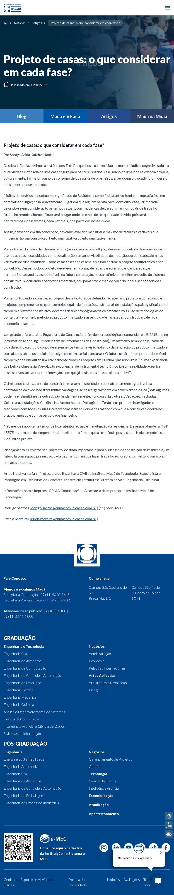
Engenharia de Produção (22, 682)
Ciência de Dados (102, 781)
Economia (96, 661)
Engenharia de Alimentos (22, 661)
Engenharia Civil (16, 653)
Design (94, 690)
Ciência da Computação (22, 719)
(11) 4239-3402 (57, 600)
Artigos (36, 23)
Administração (100, 653)
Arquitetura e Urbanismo (108, 682)
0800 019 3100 (54, 611)
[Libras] (169, 816)
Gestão (94, 766)
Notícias (20, 23)
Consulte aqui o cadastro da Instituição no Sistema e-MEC (63, 853)
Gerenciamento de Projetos (110, 759)
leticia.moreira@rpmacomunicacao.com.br (63, 519)
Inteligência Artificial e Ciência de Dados (34, 726)
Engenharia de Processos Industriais (31, 803)
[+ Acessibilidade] (169, 834)
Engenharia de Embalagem (24, 795)
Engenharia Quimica (19, 704)
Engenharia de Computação (25, 668)
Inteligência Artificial (104, 788)
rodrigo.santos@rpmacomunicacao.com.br (63, 508)
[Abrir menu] (167, 7)
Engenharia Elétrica (18, 690)
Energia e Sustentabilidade (24, 759)
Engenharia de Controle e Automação (32, 675)
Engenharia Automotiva (21, 766)
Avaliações (131, 879)
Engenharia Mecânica (20, 697)
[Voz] (169, 825)
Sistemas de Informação (22, 733)
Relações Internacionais (107, 668)
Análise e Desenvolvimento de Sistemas (34, 712)
